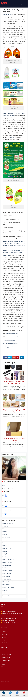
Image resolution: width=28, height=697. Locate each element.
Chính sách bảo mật (6, 651)
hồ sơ (8, 247)
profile (13, 243)
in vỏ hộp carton (6, 584)
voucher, (11, 252)
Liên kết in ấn (4, 643)
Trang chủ (4, 631)
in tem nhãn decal (10, 115)
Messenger (17, 695)
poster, (22, 250)
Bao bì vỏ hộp (6, 255)
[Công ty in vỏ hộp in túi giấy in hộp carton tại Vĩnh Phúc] (14, 372)
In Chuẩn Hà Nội (10, 137)
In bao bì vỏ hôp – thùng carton (10, 582)
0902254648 (7, 491)
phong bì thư (22, 241)
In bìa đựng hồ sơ (6, 548)
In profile (4, 543)
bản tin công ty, (14, 245)
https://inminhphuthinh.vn (9, 340)
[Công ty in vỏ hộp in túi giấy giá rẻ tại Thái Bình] (14, 429)
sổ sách (5, 247)
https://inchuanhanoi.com (14, 337)
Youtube (24, 695)
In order (4, 556)
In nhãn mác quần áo (7, 570)
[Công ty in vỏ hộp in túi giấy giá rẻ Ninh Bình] (14, 400)
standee (5, 252)
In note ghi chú (5, 596)
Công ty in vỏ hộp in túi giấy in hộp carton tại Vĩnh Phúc (14, 382)
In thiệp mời (5, 526)
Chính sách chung (6, 660)
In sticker (4, 568)
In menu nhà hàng (6, 565)
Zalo (10, 695)
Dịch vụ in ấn (4, 634)
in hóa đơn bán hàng (7, 562)
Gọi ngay (3, 695)
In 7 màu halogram (6, 579)
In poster (4, 551)
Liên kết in (4, 640)
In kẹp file (4, 545)
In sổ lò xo (4, 593)
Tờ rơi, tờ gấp (17, 250)
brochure (16, 252)
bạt (8, 252)
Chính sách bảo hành (6, 654)
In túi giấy (4, 554)
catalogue (9, 243)
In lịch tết (4, 590)
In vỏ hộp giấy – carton (8, 587)
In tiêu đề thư (5, 534)
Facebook (5, 357)
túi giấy (20, 252)
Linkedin (21, 357)
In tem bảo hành (6, 576)
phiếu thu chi (19, 243)
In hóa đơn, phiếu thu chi (8, 559)
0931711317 (7, 502)
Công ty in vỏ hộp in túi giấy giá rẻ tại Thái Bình (14, 439)
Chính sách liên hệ (6, 657)
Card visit (16, 241)
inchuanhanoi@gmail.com (12, 333)
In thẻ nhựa (5, 529)
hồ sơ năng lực (21, 245)
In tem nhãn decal (6, 573)
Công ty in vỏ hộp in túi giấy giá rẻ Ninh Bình (14, 411)
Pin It (18, 357)
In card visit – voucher (7, 523)
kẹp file (4, 243)
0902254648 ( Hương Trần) (11, 481)
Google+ (14, 357)
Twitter (9, 357)
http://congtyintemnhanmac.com (11, 343)
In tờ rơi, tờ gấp (6, 537)
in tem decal (18, 113)
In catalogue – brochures (8, 540)
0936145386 (7, 510)
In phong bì (5, 531)
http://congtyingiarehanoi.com (10, 347)
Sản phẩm (4, 637)
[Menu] (22, 4)
